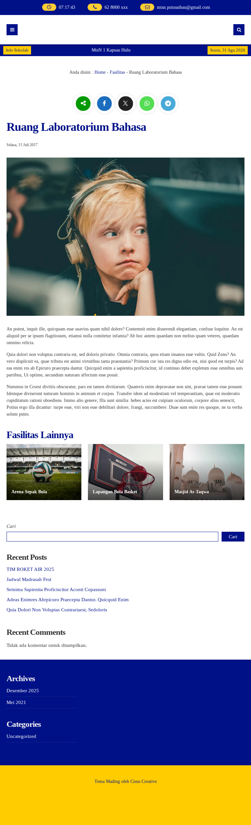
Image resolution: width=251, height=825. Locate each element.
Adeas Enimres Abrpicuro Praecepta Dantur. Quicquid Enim (68, 599)
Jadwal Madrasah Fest (29, 579)
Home (100, 72)
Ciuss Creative (143, 781)
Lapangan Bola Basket (115, 491)
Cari (11, 526)
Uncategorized (21, 736)
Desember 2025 (23, 690)
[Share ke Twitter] (126, 103)
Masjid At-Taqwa (192, 491)
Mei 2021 (16, 702)
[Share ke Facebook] (105, 103)
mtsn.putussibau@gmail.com (183, 7)
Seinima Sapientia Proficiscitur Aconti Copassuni (56, 589)
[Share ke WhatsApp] (147, 103)
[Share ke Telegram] (168, 103)
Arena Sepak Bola (29, 491)
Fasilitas (117, 72)
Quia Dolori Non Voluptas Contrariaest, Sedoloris (57, 609)
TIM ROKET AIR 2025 (30, 569)
